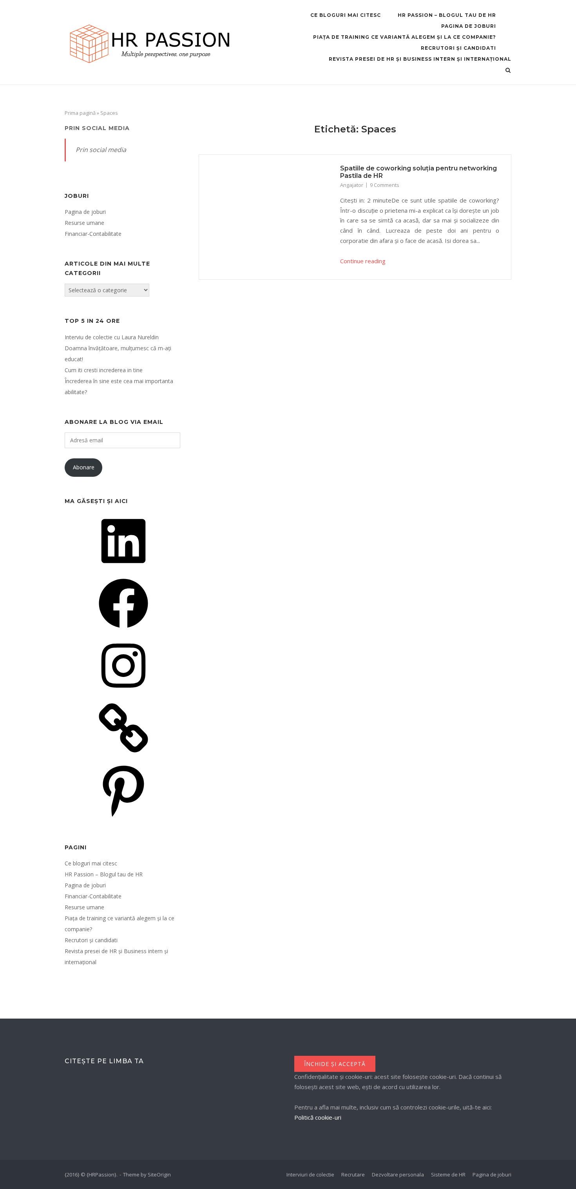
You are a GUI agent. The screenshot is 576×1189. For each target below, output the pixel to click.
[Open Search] (508, 70)
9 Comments (384, 184)
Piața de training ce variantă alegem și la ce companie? (404, 37)
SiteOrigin (159, 1174)
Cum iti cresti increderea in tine (104, 370)
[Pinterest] (123, 817)
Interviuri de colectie (310, 1174)
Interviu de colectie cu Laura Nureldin (112, 337)
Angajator (351, 184)
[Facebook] (123, 630)
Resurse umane (84, 222)
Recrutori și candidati (458, 48)
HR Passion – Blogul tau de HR (447, 15)
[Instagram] (123, 693)
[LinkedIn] (123, 568)
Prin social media (97, 128)
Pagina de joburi (468, 26)
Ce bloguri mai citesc (345, 15)
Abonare (83, 467)
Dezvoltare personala (398, 1174)
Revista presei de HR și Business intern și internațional (420, 59)
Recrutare (353, 1174)
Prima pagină (80, 112)
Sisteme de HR (448, 1174)
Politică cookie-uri (317, 1117)
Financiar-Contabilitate (93, 233)
